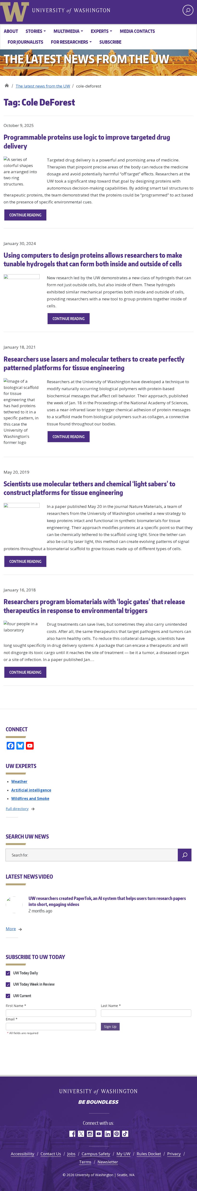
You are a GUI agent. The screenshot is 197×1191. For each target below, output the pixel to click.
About (11, 31)
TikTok (125, 1134)
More (11, 928)
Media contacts (137, 31)
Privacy (174, 1153)
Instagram (89, 1134)
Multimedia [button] (67, 31)
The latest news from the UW (43, 86)
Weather (19, 781)
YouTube (98, 1134)
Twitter (81, 1134)
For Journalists (25, 42)
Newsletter (108, 1162)
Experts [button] (100, 31)
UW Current (21, 995)
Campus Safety (96, 1153)
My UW (123, 1153)
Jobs (71, 1153)
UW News (7, 84)
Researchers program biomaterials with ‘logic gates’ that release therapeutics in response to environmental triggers (94, 605)
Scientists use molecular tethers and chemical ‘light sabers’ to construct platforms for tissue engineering (89, 488)
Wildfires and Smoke (30, 798)
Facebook (72, 1134)
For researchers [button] (69, 42)
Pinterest (116, 1134)
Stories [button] (34, 31)
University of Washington (15, 11)
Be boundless (98, 1102)
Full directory (17, 808)
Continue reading (27, 216)
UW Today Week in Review (33, 984)
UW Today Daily (25, 973)
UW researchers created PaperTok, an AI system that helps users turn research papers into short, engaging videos (107, 904)
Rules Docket (149, 1153)
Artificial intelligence (31, 790)
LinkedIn (107, 1134)
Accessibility (22, 1153)
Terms (85, 1162)
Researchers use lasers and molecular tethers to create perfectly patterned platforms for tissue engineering (94, 363)
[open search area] (188, 10)
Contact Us (51, 1153)
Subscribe (110, 42)
